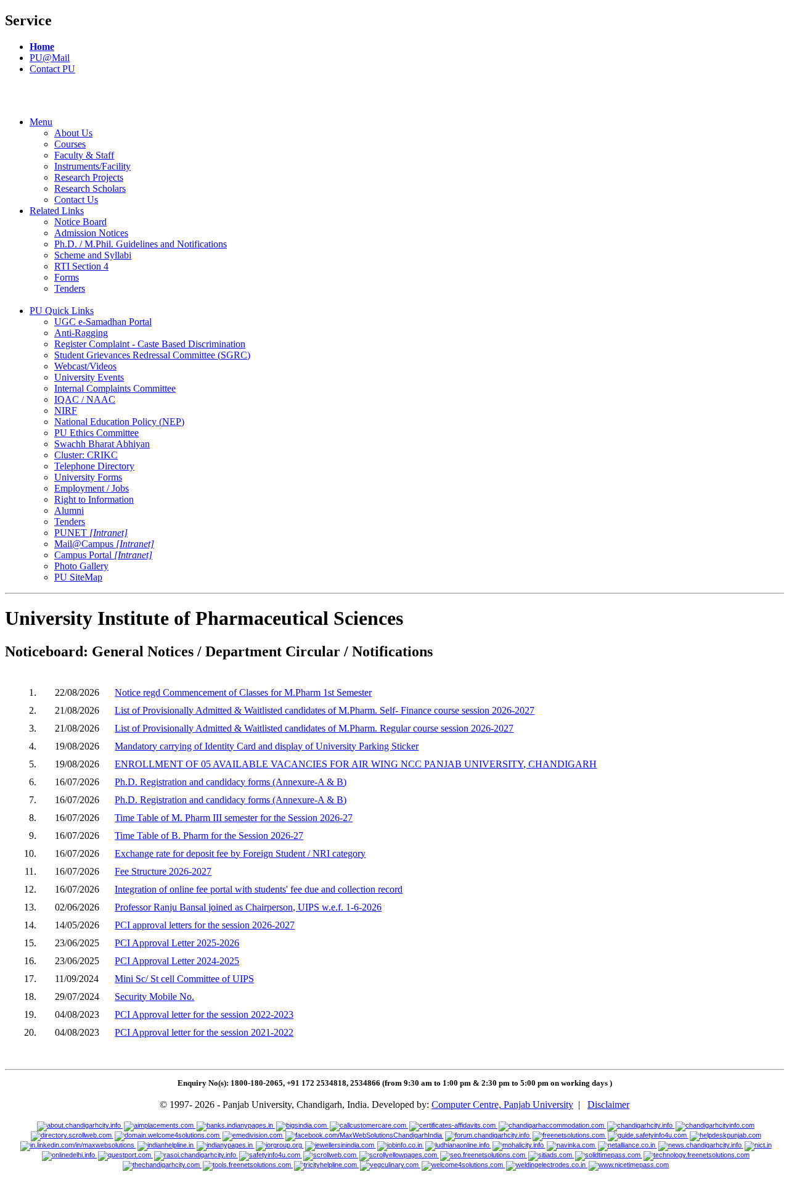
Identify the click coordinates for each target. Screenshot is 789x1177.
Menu (41, 122)
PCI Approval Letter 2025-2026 (177, 943)
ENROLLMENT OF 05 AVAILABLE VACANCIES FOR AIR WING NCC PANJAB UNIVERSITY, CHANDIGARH (356, 764)
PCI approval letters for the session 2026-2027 (205, 925)
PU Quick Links (62, 310)
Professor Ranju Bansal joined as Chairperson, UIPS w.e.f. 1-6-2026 (248, 907)
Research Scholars (90, 188)
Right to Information (94, 499)
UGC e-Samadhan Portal (103, 321)
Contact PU (52, 69)
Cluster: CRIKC (86, 455)
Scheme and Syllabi (92, 255)
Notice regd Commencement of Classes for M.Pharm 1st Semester (243, 692)
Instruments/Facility (92, 166)
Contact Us (76, 199)
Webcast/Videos (85, 366)
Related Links (57, 210)
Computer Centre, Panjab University (502, 1104)
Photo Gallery (81, 566)
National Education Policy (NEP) (119, 421)
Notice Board (80, 222)
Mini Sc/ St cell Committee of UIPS (184, 978)
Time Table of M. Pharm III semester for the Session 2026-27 (234, 817)
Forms (66, 277)
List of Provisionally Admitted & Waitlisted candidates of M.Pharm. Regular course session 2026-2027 (314, 728)
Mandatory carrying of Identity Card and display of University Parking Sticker (267, 746)
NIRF (65, 410)
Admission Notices (91, 233)
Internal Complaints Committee (115, 388)
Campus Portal (103, 555)
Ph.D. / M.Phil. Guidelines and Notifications (140, 244)
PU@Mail (50, 57)
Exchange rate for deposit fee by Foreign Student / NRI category (240, 853)
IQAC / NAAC (84, 399)
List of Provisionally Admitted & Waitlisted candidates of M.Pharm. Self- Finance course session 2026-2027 (324, 710)
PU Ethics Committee (96, 432)
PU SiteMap (78, 577)
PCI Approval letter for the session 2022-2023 (204, 1014)
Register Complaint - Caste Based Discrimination (149, 344)
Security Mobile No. (154, 996)
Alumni (69, 510)
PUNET (91, 532)
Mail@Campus (104, 544)
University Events (89, 377)
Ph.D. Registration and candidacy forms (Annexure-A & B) (230, 782)
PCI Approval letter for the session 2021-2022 (204, 1032)
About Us (73, 133)
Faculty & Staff (84, 155)
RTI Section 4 (81, 266)
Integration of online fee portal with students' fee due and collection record (259, 889)
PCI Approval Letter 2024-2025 (177, 961)
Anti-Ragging (81, 333)
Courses (70, 144)
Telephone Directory (94, 466)
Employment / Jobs (91, 488)
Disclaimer (608, 1104)
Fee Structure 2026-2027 (163, 871)
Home (42, 46)
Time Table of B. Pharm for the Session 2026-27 (209, 835)
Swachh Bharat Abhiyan (102, 444)
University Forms (88, 477)
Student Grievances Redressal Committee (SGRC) (152, 355)
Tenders (69, 288)
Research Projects (88, 177)
